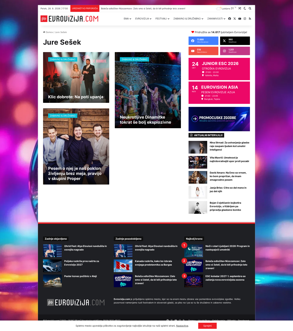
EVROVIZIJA (142, 18)
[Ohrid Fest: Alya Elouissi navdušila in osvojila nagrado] (52, 250)
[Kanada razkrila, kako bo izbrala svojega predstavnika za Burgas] (123, 265)
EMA (126, 18)
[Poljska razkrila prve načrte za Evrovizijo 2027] (52, 265)
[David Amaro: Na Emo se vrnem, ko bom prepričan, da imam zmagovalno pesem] (198, 177)
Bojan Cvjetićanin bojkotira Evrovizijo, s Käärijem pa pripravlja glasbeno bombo (225, 206)
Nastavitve (182, 325)
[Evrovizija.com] (69, 18)
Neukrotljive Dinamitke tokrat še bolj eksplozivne (145, 120)
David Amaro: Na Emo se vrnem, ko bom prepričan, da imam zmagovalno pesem (228, 176)
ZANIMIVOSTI (215, 18)
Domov (49, 32)
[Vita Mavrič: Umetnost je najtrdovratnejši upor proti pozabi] (198, 162)
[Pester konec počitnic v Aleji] (52, 281)
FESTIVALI (161, 18)
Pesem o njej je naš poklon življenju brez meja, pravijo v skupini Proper (75, 173)
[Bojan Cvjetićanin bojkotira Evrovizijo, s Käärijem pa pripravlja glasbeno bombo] (198, 207)
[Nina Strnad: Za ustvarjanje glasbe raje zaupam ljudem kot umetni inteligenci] (198, 147)
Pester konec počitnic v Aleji (80, 276)
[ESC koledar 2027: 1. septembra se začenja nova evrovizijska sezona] (193, 281)
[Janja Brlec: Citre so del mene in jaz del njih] (198, 192)
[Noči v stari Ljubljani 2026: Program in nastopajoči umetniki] (193, 250)
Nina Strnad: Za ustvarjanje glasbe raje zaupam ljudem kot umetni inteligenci (229, 146)
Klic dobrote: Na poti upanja (75, 96)
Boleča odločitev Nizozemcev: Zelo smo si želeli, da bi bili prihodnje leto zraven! (143, 8)
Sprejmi (207, 325)
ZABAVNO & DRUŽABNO (187, 18)
